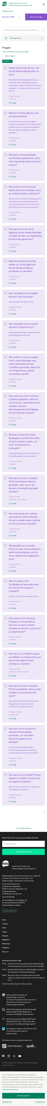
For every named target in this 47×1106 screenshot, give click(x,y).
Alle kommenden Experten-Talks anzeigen (17, 984)
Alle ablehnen (7, 1102)
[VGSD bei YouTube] (20, 1057)
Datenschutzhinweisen (10, 1089)
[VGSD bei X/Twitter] (14, 1057)
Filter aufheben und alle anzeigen (15, 51)
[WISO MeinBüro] (12, 1046)
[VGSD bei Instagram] (8, 1057)
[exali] (31, 1046)
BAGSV (21, 900)
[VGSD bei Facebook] (3, 1057)
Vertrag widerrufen (9, 911)
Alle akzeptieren (23, 1096)
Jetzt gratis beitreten (23, 852)
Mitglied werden (7, 11)
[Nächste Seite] (41, 812)
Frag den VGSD (8, 17)
